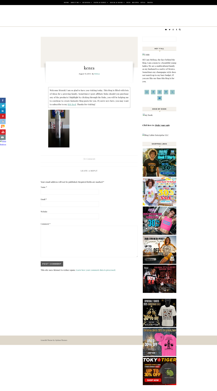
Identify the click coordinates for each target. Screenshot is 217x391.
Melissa (97, 74)
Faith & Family (100, 2)
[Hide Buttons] (3, 144)
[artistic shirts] (160, 326)
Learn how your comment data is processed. (96, 270)
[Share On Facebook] (3, 100)
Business (86, 2)
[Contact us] (3, 137)
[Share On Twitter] (3, 105)
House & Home (116, 2)
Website (44, 211)
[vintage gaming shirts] (160, 292)
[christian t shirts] (160, 355)
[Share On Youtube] (3, 132)
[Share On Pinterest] (3, 116)
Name (44, 187)
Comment (45, 224)
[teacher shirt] (160, 205)
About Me (75, 2)
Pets (128, 2)
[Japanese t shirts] (160, 384)
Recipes (135, 2)
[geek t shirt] (160, 176)
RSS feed (72, 104)
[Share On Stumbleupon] (3, 126)
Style (143, 2)
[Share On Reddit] (3, 121)
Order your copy (162, 125)
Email (44, 199)
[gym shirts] (160, 263)
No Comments (89, 158)
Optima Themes (61, 340)
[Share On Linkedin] (3, 111)
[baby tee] (160, 234)
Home (66, 2)
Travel (150, 2)
